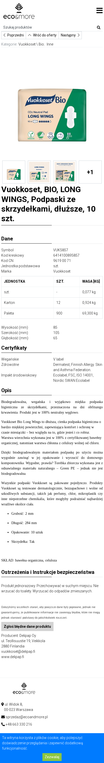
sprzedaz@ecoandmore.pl (27, 717)
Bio (41, 44)
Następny (68, 35)
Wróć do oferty (45, 35)
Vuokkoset (27, 44)
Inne (50, 44)
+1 (90, 172)
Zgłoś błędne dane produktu (27, 626)
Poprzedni (15, 35)
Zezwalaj (52, 757)
